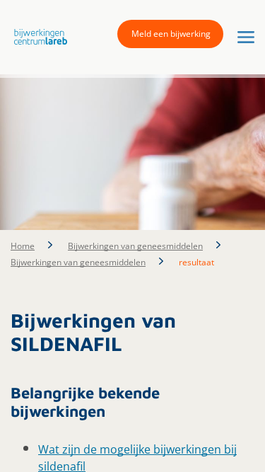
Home (23, 246)
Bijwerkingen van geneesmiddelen (135, 246)
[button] (37, 36)
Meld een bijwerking (171, 34)
